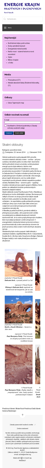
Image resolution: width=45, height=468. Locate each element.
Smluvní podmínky (23, 126)
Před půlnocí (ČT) (14, 80)
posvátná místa (15, 150)
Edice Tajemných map (16, 103)
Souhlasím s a (22, 127)
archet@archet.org (25, 454)
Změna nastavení (22, 428)
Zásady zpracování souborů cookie (21, 425)
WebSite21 (22, 460)
